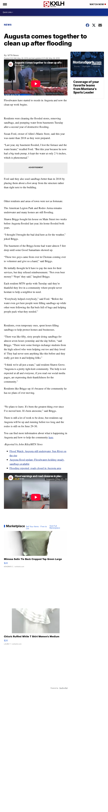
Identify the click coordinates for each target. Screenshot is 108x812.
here (51, 437)
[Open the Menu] (4, 4)
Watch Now (97, 4)
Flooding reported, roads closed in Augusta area (35, 468)
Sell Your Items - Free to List (36, 528)
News (8, 24)
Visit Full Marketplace (55, 527)
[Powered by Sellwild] (63, 688)
